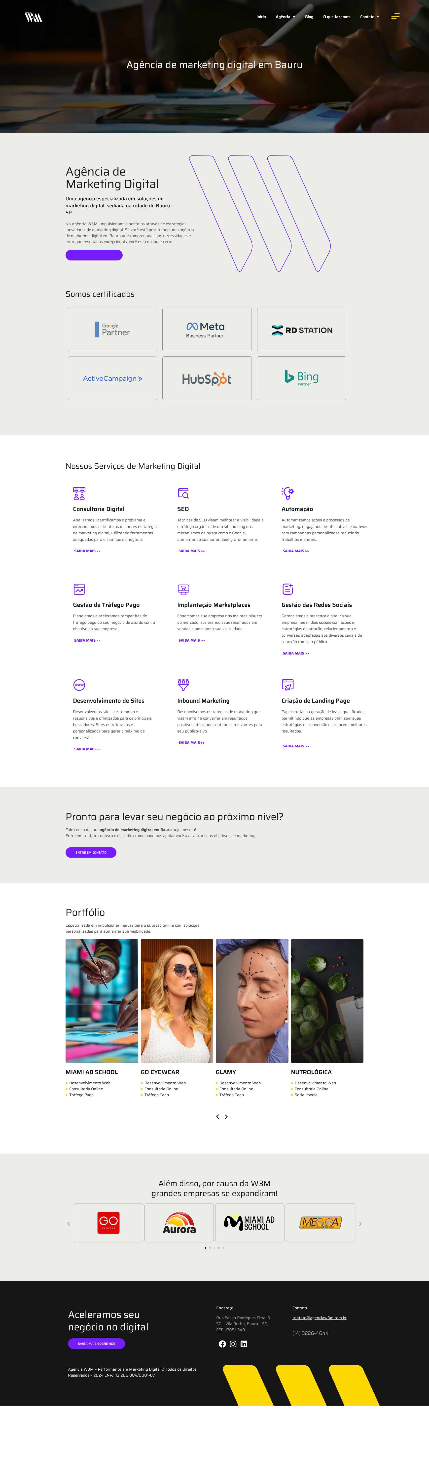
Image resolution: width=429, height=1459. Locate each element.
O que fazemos (336, 17)
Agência (283, 17)
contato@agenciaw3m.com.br (319, 1318)
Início (261, 17)
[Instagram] (233, 1344)
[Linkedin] (244, 1344)
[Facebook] (222, 1344)
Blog (309, 17)
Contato (367, 17)
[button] (87, 551)
